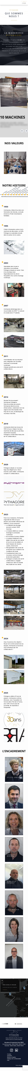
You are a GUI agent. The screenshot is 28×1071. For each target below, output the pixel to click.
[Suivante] (16, 184)
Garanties (9, 1069)
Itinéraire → (5, 1003)
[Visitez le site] (4, 1037)
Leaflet (22, 1030)
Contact (9, 1067)
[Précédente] (11, 184)
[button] (10, 1007)
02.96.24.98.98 (18, 1053)
